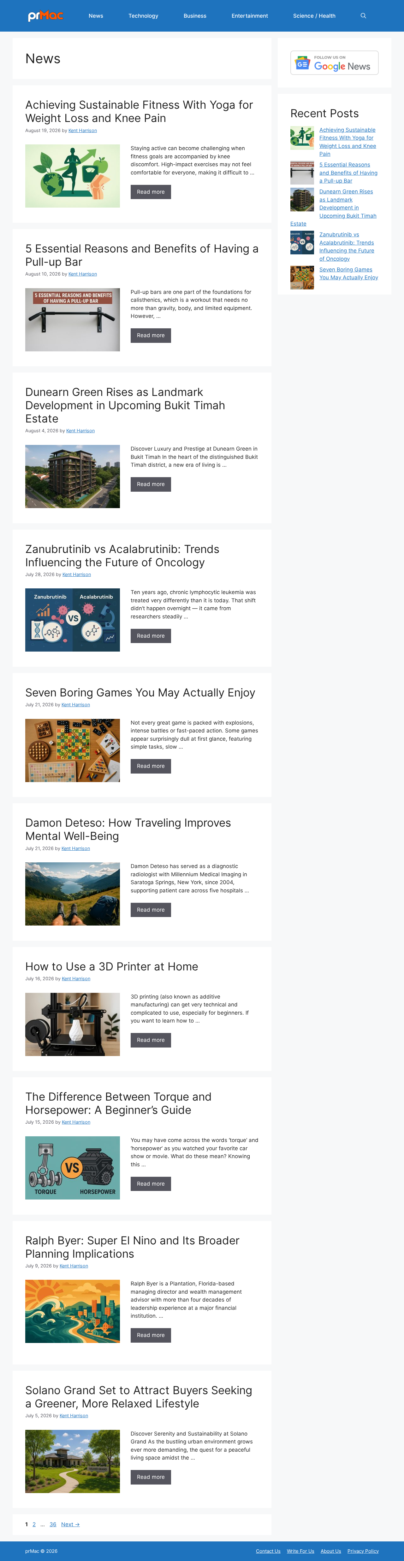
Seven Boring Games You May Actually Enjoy (140, 692)
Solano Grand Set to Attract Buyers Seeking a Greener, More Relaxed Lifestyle (138, 1396)
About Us (331, 1551)
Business (195, 16)
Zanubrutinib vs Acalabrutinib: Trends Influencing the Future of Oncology (122, 555)
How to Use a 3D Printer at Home (111, 966)
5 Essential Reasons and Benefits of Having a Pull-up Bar (348, 172)
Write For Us (300, 1551)
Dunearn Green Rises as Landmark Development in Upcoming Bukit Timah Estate (125, 405)
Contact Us (268, 1551)
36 (53, 1524)
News (96, 16)
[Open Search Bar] (363, 15)
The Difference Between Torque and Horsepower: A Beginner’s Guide (118, 1103)
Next (70, 1524)
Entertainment (250, 16)
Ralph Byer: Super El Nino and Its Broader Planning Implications (132, 1247)
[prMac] (45, 15)
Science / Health (314, 16)
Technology (143, 16)
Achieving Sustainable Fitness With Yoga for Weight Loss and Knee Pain (139, 111)
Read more (151, 192)
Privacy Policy (363, 1551)
